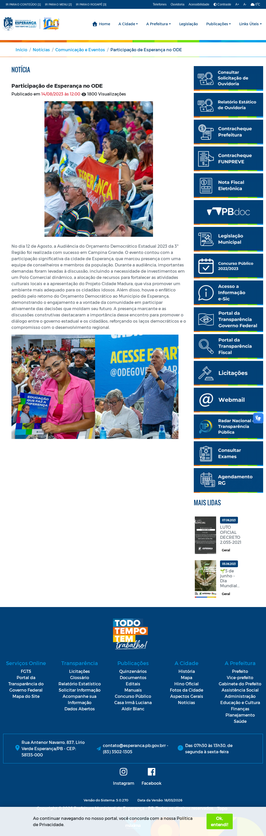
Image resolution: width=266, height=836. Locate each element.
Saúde (240, 721)
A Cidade (126, 24)
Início (21, 49)
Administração (240, 696)
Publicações (217, 24)
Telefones (160, 4)
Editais (133, 683)
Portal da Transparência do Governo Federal (26, 683)
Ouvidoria (177, 4)
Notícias (41, 49)
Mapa (186, 677)
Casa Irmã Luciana (133, 702)
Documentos (133, 677)
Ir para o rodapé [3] (91, 4)
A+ (237, 4)
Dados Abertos (79, 708)
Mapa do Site (25, 696)
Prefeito (240, 671)
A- (245, 4)
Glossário (79, 677)
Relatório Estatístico (79, 683)
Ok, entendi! (219, 821)
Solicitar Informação (80, 689)
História (186, 671)
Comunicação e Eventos (80, 49)
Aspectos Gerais (186, 696)
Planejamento (240, 714)
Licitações (79, 671)
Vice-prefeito (240, 677)
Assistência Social (240, 689)
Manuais (133, 689)
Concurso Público (133, 696)
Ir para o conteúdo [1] (23, 4)
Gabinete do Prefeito (240, 683)
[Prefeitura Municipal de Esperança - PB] (31, 24)
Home (104, 24)
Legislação (188, 24)
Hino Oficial (186, 683)
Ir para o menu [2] (58, 4)
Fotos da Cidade (186, 689)
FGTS (26, 671)
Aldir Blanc (133, 708)
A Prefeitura (157, 24)
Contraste (224, 4)
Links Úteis (249, 24)
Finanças (240, 708)
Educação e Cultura (240, 702)
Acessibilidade (199, 4)
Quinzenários (133, 671)
